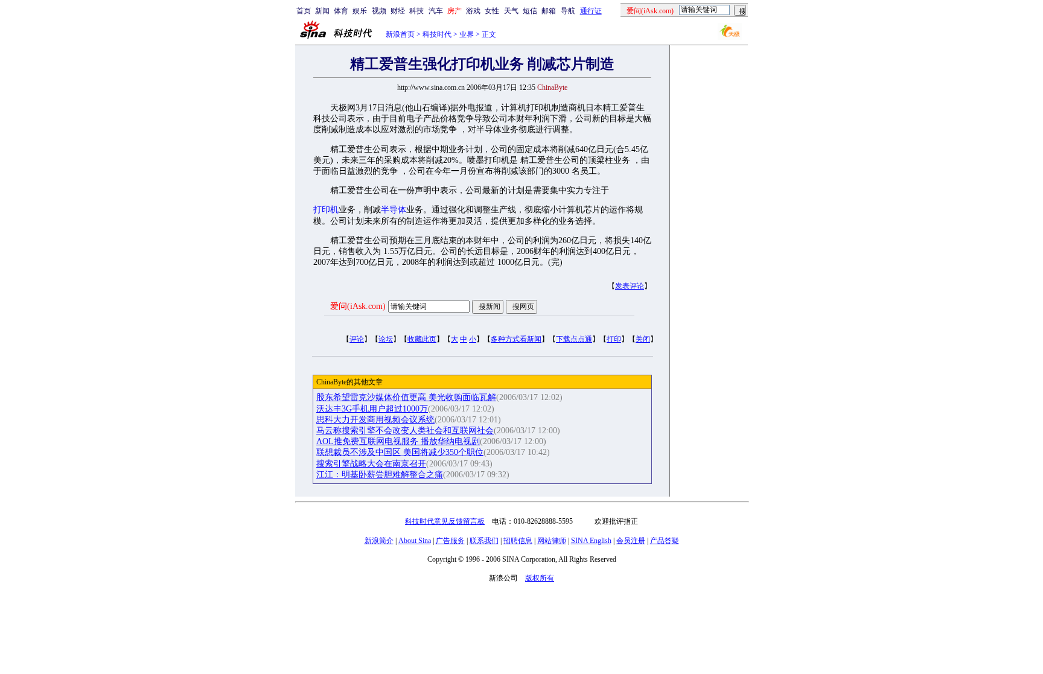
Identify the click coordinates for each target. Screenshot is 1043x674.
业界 (466, 34)
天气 (511, 11)
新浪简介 (379, 540)
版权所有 (539, 578)
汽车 (436, 11)
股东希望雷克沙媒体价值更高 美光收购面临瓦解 (406, 397)
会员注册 (630, 540)
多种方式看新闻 (516, 339)
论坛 (385, 339)
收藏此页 (421, 339)
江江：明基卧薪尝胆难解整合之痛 (379, 474)
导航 (568, 11)
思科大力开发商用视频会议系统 (375, 419)
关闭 (643, 339)
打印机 (326, 209)
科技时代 (437, 34)
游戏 (473, 11)
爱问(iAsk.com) (358, 306)
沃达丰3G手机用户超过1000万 (372, 408)
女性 (492, 11)
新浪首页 (400, 34)
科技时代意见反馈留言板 (445, 521)
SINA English (591, 540)
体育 (341, 11)
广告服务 (450, 540)
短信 (530, 11)
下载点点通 (574, 339)
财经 (398, 11)
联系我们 (484, 540)
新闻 (322, 11)
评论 (356, 339)
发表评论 (629, 286)
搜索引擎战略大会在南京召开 (371, 463)
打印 (614, 339)
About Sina (414, 540)
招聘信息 (517, 540)
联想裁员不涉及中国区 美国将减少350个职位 (399, 452)
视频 (379, 11)
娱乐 (359, 11)
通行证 (591, 11)
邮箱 (548, 11)
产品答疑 (664, 540)
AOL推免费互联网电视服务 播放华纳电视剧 (398, 441)
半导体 (393, 209)
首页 (303, 11)
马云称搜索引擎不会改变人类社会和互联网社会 (405, 430)
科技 (416, 11)
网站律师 (551, 540)
